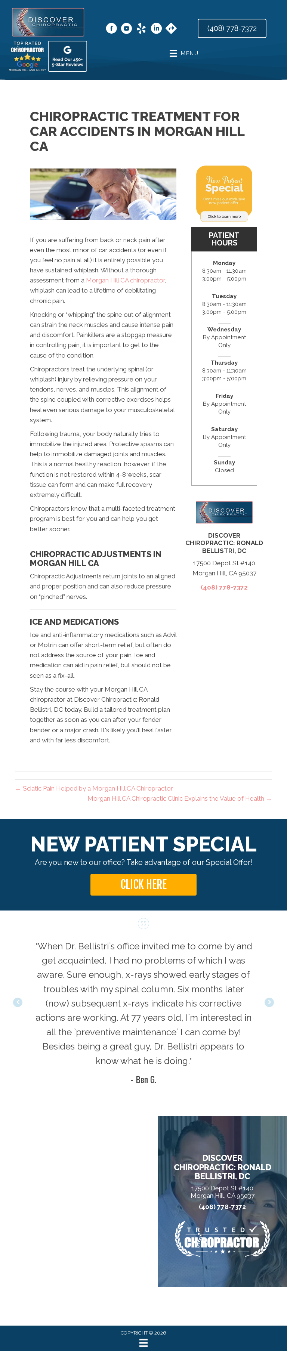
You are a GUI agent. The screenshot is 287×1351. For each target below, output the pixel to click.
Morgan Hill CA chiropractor (125, 280)
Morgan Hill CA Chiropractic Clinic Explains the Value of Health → (179, 798)
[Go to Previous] (17, 1002)
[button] (143, 885)
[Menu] (143, 1343)
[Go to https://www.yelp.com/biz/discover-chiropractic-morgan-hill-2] (141, 29)
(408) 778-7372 (224, 587)
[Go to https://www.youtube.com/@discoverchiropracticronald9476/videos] (126, 29)
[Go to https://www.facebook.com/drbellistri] (111, 29)
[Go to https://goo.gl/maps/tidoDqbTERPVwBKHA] (171, 29)
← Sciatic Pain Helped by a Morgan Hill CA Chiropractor (94, 788)
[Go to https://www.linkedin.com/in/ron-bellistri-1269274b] (156, 29)
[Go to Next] (269, 1002)
